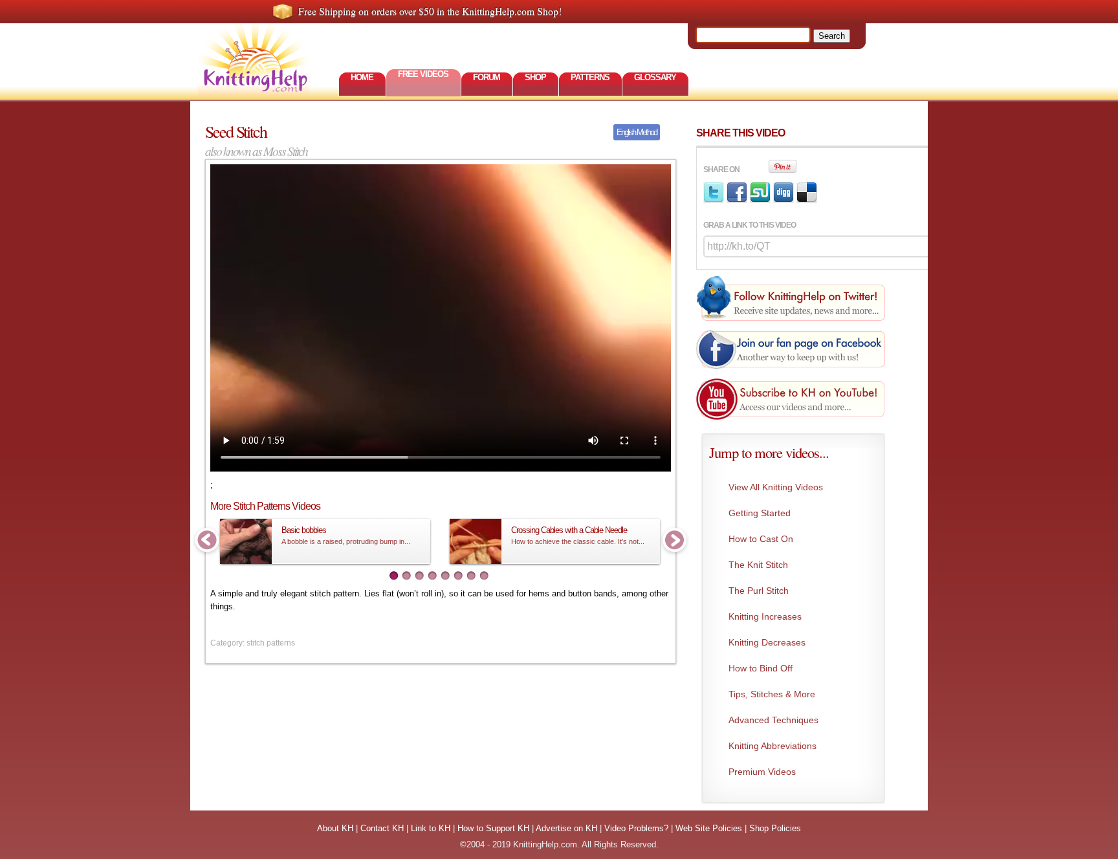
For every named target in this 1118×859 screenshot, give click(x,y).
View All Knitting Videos (776, 487)
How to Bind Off (761, 668)
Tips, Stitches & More (772, 694)
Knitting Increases (765, 616)
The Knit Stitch (758, 565)
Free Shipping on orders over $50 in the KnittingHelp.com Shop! (430, 11)
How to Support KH (493, 828)
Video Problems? (636, 828)
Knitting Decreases (767, 642)
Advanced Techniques (773, 720)
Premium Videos (762, 772)
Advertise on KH (566, 828)
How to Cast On (761, 539)
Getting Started (760, 513)
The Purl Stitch (759, 590)
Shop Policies (775, 828)
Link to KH (430, 828)
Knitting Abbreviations (773, 746)
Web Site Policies (708, 828)
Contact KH (382, 828)
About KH (335, 828)
